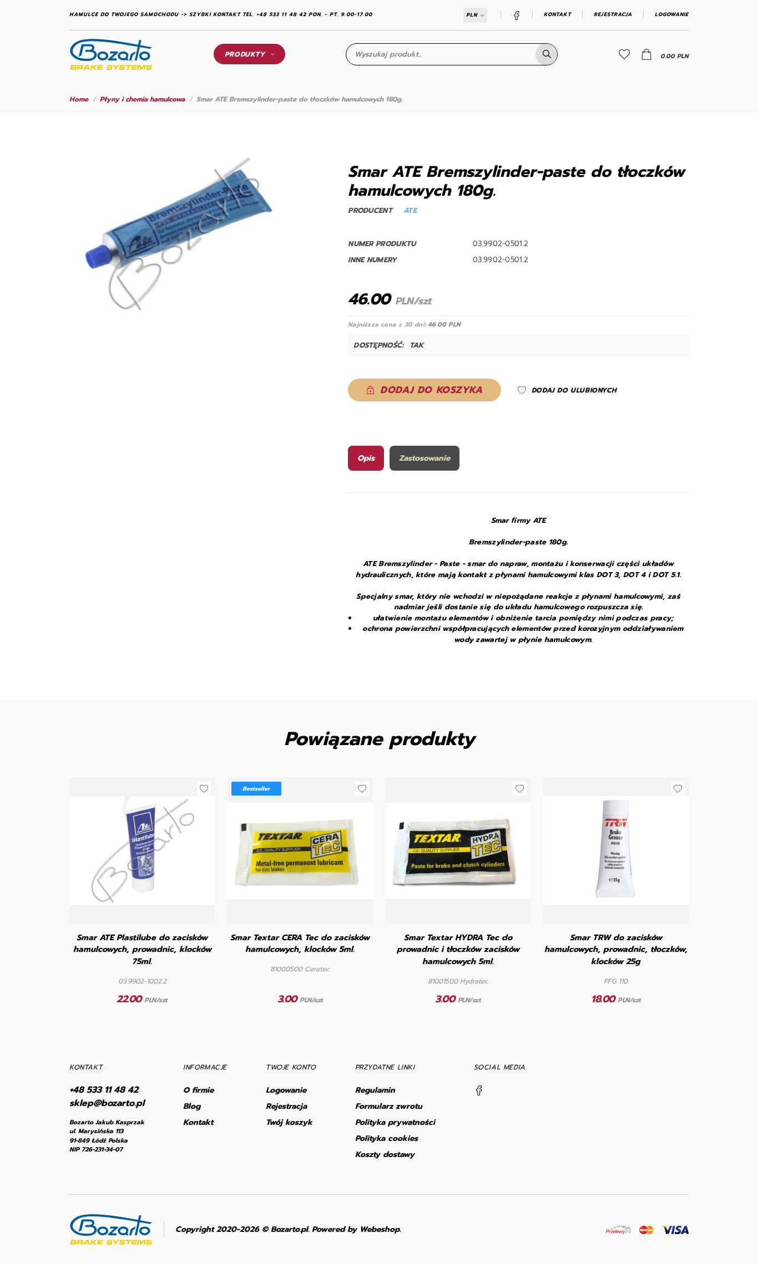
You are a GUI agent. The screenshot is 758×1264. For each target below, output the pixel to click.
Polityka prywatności (395, 1122)
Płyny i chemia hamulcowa (142, 99)
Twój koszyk (289, 1122)
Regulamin (375, 1090)
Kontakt (557, 14)
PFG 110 (616, 981)
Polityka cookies (386, 1138)
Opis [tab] (366, 458)
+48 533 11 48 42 (103, 1090)
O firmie (198, 1090)
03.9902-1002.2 (142, 981)
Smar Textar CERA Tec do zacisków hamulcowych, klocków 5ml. (300, 944)
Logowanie (672, 14)
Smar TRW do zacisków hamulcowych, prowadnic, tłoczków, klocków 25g (616, 950)
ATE (410, 210)
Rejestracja (613, 14)
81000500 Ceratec (300, 969)
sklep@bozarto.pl (106, 1103)
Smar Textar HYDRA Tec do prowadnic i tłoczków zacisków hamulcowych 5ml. (458, 950)
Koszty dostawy (385, 1154)
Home (78, 99)
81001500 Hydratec (458, 981)
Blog (191, 1106)
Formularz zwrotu (388, 1106)
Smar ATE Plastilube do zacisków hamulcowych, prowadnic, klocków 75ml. (142, 950)
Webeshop (380, 1229)
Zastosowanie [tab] (424, 458)
